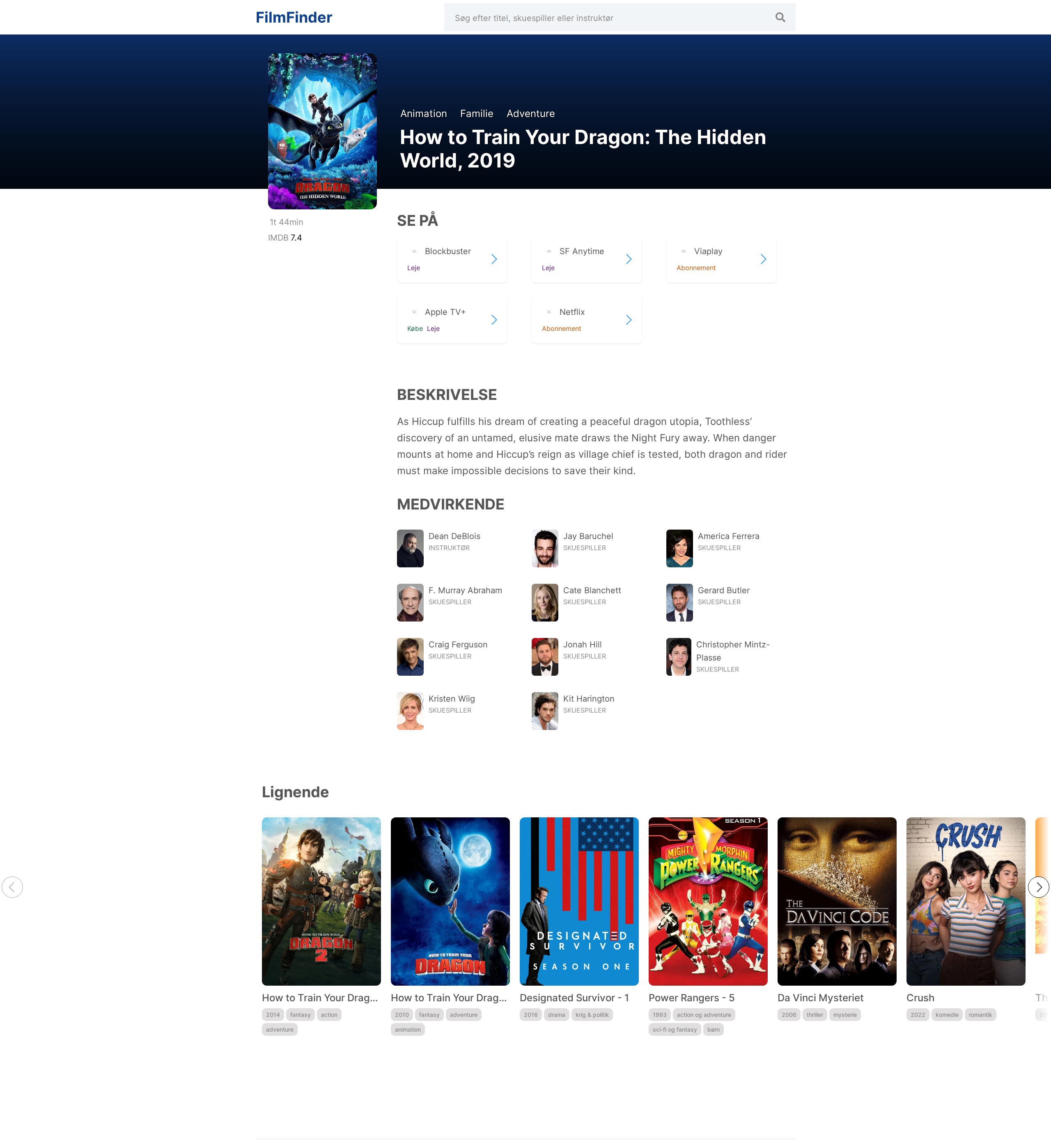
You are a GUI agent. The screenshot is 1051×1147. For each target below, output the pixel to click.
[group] (321, 926)
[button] (1038, 887)
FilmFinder (294, 17)
